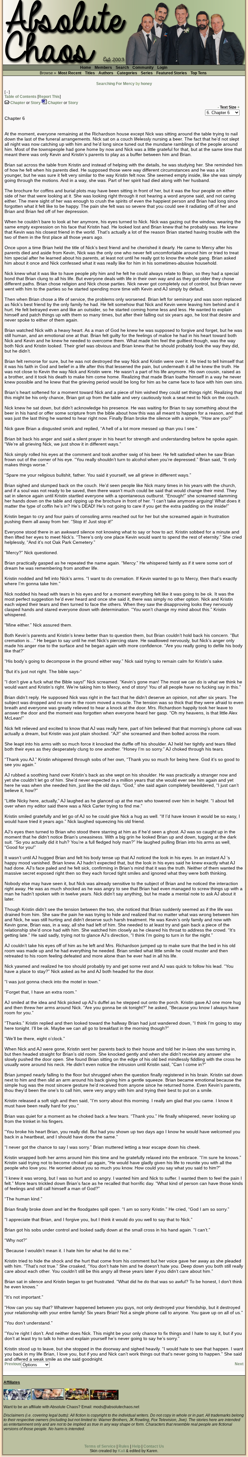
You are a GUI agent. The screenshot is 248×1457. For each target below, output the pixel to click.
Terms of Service (100, 1446)
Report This (49, 96)
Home (85, 67)
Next (239, 1364)
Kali (121, 1451)
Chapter (17, 102)
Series (147, 73)
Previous (13, 1364)
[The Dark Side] (17, 1398)
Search (122, 67)
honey (146, 83)
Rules (124, 1446)
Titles (90, 73)
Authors (105, 73)
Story (36, 102)
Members (103, 67)
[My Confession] (48, 1398)
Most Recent (69, 73)
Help (136, 1446)
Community (143, 67)
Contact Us (153, 1446)
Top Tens (199, 73)
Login (162, 67)
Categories (127, 73)
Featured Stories (171, 73)
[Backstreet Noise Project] (77, 1398)
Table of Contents (20, 96)
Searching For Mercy (115, 83)
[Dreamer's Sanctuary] (104, 1398)
